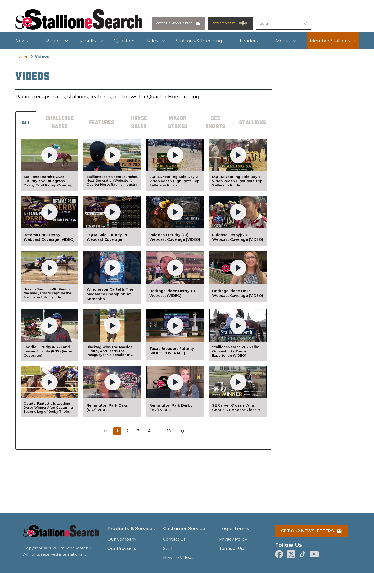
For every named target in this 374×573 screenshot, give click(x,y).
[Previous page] (105, 431)
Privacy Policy (233, 539)
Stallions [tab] (252, 122)
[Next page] (182, 431)
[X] (291, 554)
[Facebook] (279, 554)
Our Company (121, 539)
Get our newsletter (174, 23)
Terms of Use (232, 548)
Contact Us (174, 539)
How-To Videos (178, 557)
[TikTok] (302, 554)
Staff (168, 548)
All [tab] (26, 122)
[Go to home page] (61, 534)
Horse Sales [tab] (139, 122)
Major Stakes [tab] (178, 122)
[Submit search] (306, 24)
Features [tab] (101, 122)
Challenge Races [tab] (60, 122)
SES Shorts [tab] (215, 122)
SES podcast (224, 23)
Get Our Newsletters (307, 531)
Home (21, 56)
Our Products (121, 548)
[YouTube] (314, 554)
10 (169, 431)
